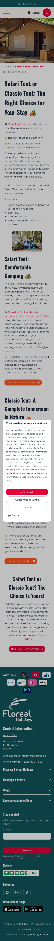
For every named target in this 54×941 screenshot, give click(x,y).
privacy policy (13, 469)
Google (25, 469)
